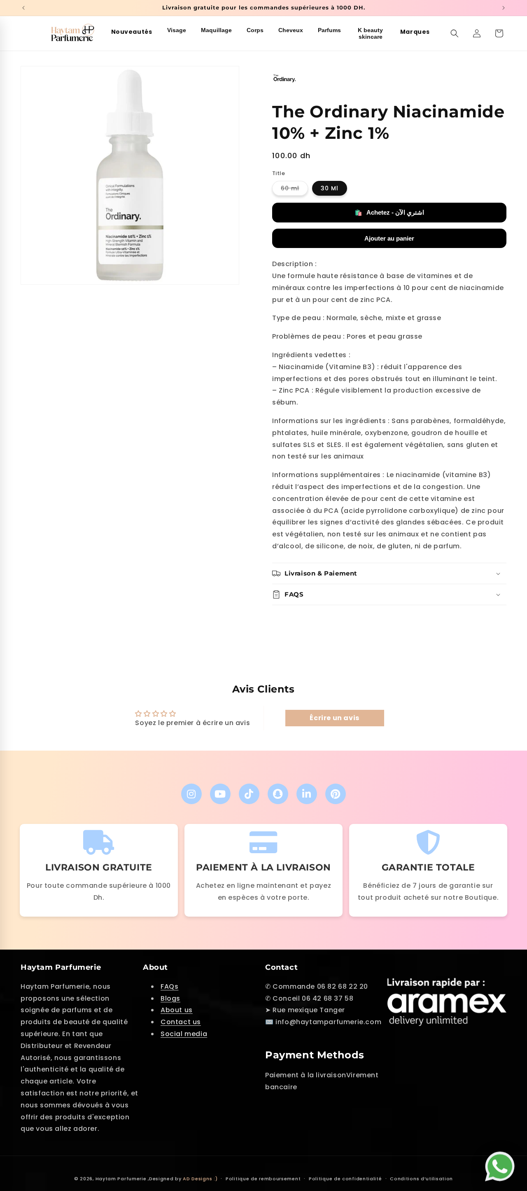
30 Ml (329, 189)
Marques (415, 32)
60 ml (294, 190)
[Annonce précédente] (23, 8)
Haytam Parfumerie (121, 1178)
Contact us (181, 1022)
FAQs (169, 986)
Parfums (329, 30)
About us (177, 1010)
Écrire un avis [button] (334, 718)
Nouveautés (131, 32)
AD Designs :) (200, 1178)
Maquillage (216, 30)
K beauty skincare (370, 33)
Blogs (170, 998)
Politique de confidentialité (345, 1178)
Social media (184, 1033)
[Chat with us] (501, 1164)
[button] (454, 33)
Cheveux (290, 30)
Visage (176, 30)
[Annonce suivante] (503, 8)
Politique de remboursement (263, 1178)
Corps (255, 30)
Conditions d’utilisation (421, 1178)
